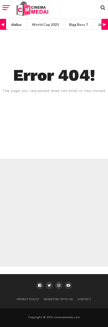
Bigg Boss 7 (78, 24)
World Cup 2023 (45, 24)
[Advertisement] (54, 213)
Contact (84, 299)
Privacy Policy (28, 299)
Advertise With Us (58, 299)
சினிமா (16, 24)
